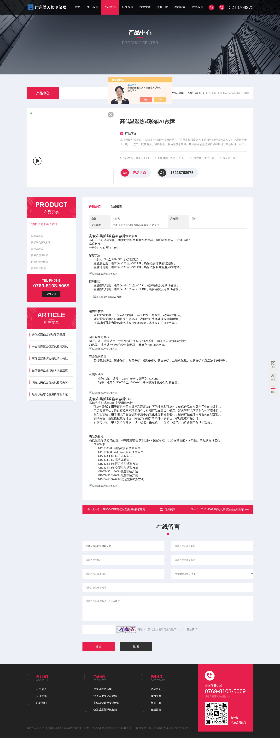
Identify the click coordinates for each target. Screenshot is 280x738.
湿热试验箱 (194, 93)
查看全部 (51, 293)
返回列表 (170, 509)
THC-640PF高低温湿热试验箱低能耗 (124, 509)
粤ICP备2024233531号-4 (116, 728)
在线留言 (180, 7)
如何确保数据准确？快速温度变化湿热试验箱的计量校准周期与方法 (52, 370)
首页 (78, 7)
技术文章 (145, 7)
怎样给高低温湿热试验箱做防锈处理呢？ (52, 382)
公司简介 (41, 689)
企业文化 (41, 696)
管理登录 (168, 728)
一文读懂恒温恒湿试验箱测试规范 (52, 346)
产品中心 (110, 7)
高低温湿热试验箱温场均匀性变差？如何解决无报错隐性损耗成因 (52, 358)
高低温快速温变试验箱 (106, 702)
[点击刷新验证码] (126, 629)
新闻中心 (156, 702)
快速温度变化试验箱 (105, 696)
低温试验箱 (37, 236)
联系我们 (197, 7)
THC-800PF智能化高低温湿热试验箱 (222, 509)
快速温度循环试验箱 (105, 709)
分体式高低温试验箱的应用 (48, 334)
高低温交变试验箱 (41, 242)
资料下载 (162, 7)
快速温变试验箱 (102, 689)
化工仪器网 (155, 728)
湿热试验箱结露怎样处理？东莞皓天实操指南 (52, 394)
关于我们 (92, 7)
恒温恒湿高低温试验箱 (43, 224)
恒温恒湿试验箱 (39, 261)
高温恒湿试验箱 (39, 255)
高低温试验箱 (38, 268)
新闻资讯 (127, 7)
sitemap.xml (182, 728)
